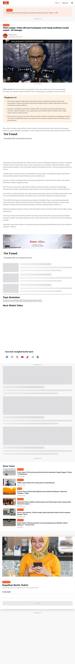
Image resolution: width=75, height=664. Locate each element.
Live (66, 3)
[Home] (6, 3)
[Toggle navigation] (72, 3)
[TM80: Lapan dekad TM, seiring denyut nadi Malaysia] (9, 482)
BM (56, 3)
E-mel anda (6, 592)
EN (59, 3)
